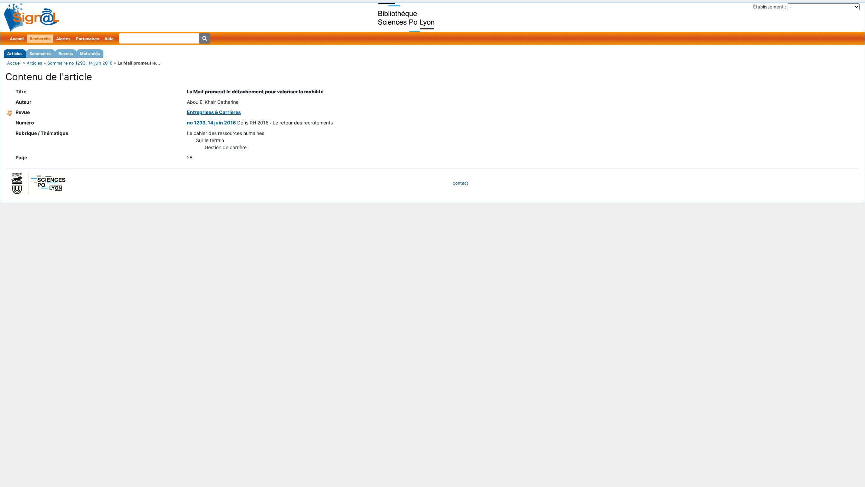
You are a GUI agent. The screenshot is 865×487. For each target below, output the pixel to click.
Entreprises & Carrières (214, 112)
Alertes (63, 38)
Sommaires (40, 53)
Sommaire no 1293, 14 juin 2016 (80, 63)
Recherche (40, 38)
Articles (15, 53)
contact (460, 183)
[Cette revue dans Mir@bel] (10, 112)
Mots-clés (90, 53)
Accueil (17, 38)
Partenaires (87, 38)
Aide (109, 38)
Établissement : (769, 6)
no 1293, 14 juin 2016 (211, 122)
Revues (65, 53)
